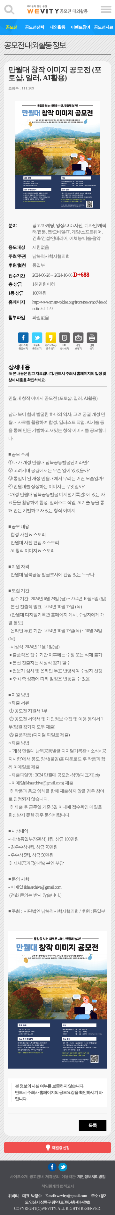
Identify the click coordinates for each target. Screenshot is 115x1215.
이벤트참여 (80, 27)
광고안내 (36, 1176)
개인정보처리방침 (91, 1176)
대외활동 (57, 27)
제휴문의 (52, 1176)
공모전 (11, 27)
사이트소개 (18, 1176)
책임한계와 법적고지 (58, 1186)
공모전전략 (34, 27)
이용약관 (68, 1176)
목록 (92, 1125)
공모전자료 (103, 27)
